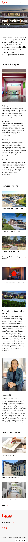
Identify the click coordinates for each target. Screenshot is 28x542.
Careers (15, 533)
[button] (21, 2)
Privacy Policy (9, 533)
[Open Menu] (25, 2)
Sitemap (4, 533)
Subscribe (4, 534)
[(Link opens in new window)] (2, 528)
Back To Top (19, 540)
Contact (19, 533)
